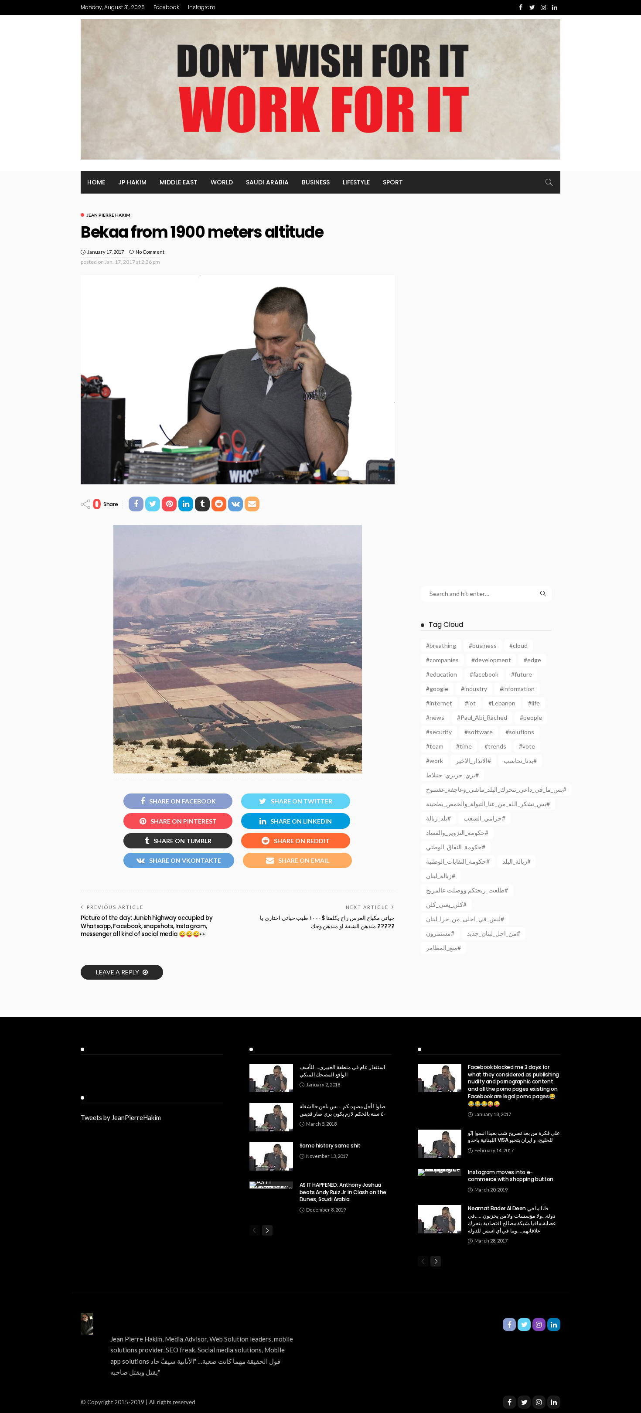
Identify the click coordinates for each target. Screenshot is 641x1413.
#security (439, 731)
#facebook (484, 674)
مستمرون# (440, 933)
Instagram (201, 7)
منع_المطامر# (443, 947)
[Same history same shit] (271, 1156)
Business (316, 182)
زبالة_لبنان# (440, 875)
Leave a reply (118, 972)
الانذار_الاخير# (473, 760)
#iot (470, 703)
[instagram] (539, 1402)
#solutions (519, 731)
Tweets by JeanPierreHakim (121, 1117)
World (222, 182)
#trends (495, 746)
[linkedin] (553, 1402)
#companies (442, 660)
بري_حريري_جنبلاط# (452, 775)
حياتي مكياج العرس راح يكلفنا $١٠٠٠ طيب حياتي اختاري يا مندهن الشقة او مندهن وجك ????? (327, 922)
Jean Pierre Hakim (108, 215)
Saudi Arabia (267, 182)
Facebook (166, 7)
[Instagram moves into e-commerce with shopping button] (439, 1172)
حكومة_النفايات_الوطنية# (458, 861)
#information (517, 688)
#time (464, 746)
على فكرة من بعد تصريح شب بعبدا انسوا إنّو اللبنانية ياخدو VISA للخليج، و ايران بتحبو (514, 1136)
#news (435, 717)
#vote (527, 746)
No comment (150, 252)
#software (478, 731)
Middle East (179, 182)
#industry (474, 688)
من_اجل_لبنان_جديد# (493, 933)
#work (434, 760)
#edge (532, 660)
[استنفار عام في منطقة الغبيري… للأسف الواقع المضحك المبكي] (271, 1078)
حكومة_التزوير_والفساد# (457, 832)
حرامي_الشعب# (484, 818)
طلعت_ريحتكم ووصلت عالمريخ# (467, 890)
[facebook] (509, 1402)
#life (534, 703)
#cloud (518, 645)
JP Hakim (132, 182)
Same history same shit (330, 1145)
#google (437, 688)
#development (491, 660)
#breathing (441, 645)
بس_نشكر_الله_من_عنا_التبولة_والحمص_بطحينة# (488, 803)
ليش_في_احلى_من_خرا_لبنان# (465, 919)
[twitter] (524, 1402)
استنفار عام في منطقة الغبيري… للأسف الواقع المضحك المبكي (342, 1070)
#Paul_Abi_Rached (482, 717)
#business (483, 645)
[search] (549, 182)
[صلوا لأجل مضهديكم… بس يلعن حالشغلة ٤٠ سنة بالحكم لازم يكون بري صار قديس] (271, 1117)
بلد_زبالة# (438, 818)
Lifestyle (356, 182)
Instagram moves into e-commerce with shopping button (510, 1175)
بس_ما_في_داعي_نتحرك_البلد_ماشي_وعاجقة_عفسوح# (496, 789)
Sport (393, 182)
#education (441, 674)
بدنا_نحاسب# (520, 760)
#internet (439, 703)
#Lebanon (501, 703)
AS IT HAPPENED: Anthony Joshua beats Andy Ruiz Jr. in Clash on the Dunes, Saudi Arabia (343, 1192)
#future (521, 674)
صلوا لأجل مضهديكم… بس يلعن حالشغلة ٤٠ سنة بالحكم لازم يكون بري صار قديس (343, 1110)
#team (434, 746)
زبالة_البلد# (516, 861)
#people (531, 717)
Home (96, 182)
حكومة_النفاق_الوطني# (455, 847)
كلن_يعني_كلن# (446, 904)
